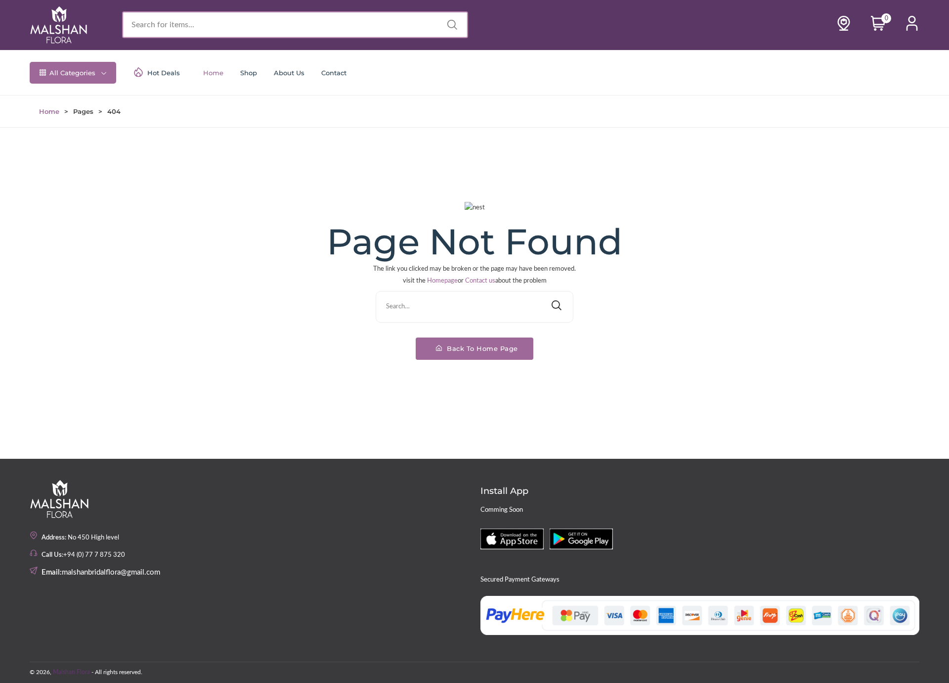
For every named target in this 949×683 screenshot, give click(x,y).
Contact (333, 73)
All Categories (72, 73)
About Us (289, 73)
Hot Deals (163, 73)
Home (213, 73)
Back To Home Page (481, 348)
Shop (248, 73)
